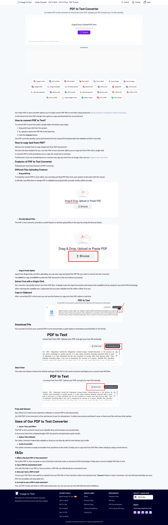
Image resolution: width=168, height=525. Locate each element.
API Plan (112, 500)
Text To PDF (63, 512)
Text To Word (63, 516)
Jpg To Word (63, 500)
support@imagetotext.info (142, 508)
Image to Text (27, 493)
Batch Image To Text (66, 496)
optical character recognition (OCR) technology (108, 113)
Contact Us (87, 512)
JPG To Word (52, 2)
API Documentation (115, 504)
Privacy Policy (89, 500)
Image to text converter (98, 157)
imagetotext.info (98, 521)
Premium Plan (114, 496)
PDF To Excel (73, 2)
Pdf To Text (63, 504)
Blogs (86, 496)
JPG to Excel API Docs (116, 508)
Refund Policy (89, 504)
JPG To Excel (63, 2)
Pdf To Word (63, 508)
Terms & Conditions (90, 508)
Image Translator (41, 2)
